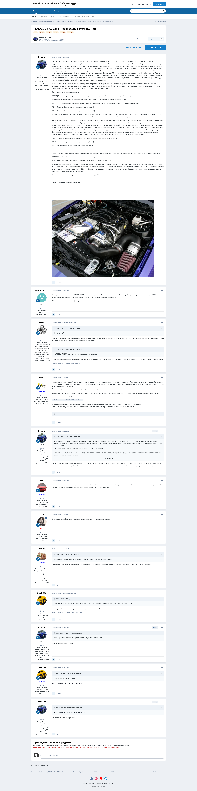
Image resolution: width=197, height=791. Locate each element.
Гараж (94, 16)
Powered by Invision (98, 788)
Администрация (65, 16)
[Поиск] (163, 11)
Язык (84, 784)
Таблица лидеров (60, 11)
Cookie (111, 784)
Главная (36, 11)
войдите (101, 745)
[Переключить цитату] (55, 328)
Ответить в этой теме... (53, 755)
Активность (46, 11)
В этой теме (154, 11)
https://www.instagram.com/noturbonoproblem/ (67, 683)
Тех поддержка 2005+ (56, 40)
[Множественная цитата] (53, 282)
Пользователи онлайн (81, 16)
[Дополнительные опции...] (162, 57)
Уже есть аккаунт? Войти (140, 4)
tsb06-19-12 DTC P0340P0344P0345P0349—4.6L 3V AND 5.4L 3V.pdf (68, 399)
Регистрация (159, 4)
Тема (91, 784)
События (44, 16)
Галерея (53, 16)
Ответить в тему (155, 47)
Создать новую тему (133, 47)
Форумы (35, 16)
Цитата (59, 282)
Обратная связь (102, 784)
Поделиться (140, 39)
